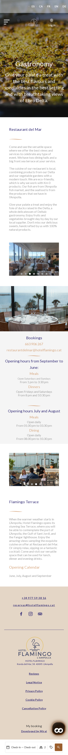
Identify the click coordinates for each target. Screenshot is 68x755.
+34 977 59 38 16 (34, 598)
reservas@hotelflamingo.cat (34, 605)
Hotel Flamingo (35, 660)
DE (64, 6)
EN (56, 6)
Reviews (34, 673)
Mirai (43, 731)
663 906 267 (34, 344)
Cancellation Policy (34, 708)
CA (41, 6)
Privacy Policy (34, 691)
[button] (58, 747)
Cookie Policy (34, 699)
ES (33, 6)
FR (48, 6)
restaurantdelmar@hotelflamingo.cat (34, 350)
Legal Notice (34, 682)
